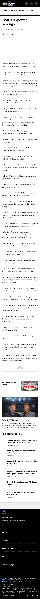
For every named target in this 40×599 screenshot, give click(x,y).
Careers (10, 578)
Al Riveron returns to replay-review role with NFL (21, 493)
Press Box (4, 579)
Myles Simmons (11, 466)
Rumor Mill (14, 10)
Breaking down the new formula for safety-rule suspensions (21, 452)
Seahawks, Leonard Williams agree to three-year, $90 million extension (22, 473)
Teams (5, 10)
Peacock (22, 10)
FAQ (25, 578)
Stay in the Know (7, 517)
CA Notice (19, 581)
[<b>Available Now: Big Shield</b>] (29, 386)
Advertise (4, 578)
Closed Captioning (18, 578)
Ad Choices (11, 579)
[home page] (9, 3)
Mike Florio (10, 455)
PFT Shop (30, 10)
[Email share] (12, 34)
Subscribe (6, 525)
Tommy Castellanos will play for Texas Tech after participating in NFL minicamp (22, 441)
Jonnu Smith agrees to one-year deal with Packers (22, 462)
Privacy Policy (19, 579)
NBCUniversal (12, 584)
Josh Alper (10, 487)
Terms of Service (27, 581)
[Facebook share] (3, 34)
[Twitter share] (7, 34)
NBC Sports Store (31, 578)
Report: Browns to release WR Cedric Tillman (22, 483)
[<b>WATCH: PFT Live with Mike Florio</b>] (20, 407)
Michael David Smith (13, 445)
